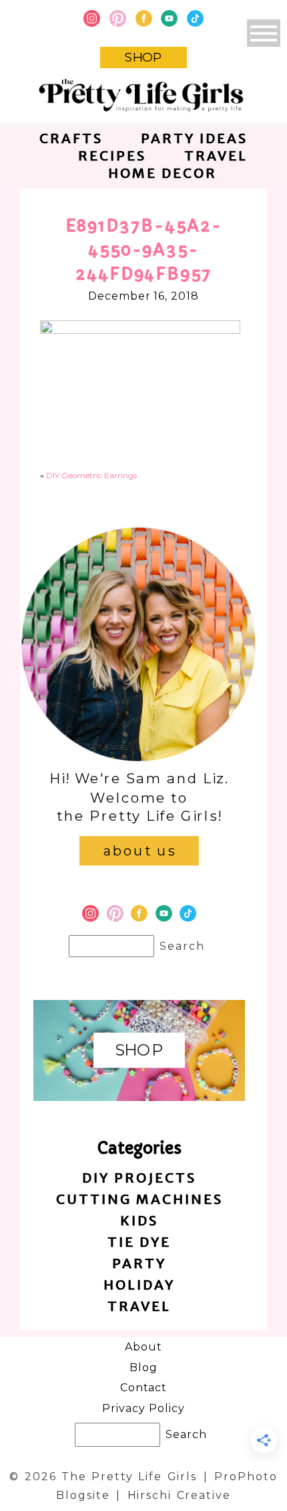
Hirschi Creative (179, 1495)
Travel (216, 155)
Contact (144, 1387)
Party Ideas (194, 138)
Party (139, 1263)
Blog (143, 1367)
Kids (139, 1220)
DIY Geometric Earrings (91, 475)
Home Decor (162, 173)
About (143, 1346)
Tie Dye (139, 1241)
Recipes (112, 155)
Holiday (139, 1284)
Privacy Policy (143, 1408)
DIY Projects (139, 1177)
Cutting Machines (139, 1199)
